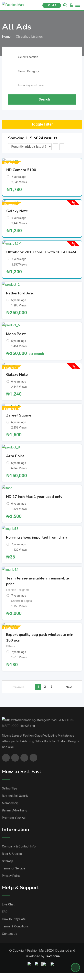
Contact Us (9, 934)
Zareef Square (18, 415)
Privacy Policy (11, 876)
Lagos (28, 600)
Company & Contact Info (19, 846)
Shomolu (17, 600)
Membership (10, 803)
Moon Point (16, 333)
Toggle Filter (42, 124)
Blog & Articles (12, 854)
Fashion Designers (18, 589)
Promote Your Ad (13, 818)
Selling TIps (9, 788)
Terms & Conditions (15, 926)
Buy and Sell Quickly (15, 796)
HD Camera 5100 (21, 169)
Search (44, 99)
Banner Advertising (14, 810)
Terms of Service (13, 868)
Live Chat (8, 904)
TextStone (52, 956)
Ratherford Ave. (20, 293)
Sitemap (7, 861)
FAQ (5, 912)
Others (10, 646)
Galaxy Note (17, 211)
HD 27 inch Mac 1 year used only (34, 496)
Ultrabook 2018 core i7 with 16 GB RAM (41, 252)
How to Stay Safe (14, 919)
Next (69, 687)
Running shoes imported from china (36, 537)
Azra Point (15, 456)
